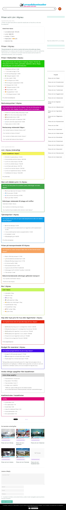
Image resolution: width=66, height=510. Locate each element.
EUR (56, 40)
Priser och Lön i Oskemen (37, 443)
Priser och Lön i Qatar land (55, 157)
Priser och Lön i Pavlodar (22, 462)
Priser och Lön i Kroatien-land (55, 82)
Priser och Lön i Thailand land (55, 86)
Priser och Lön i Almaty (7, 443)
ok (29, 508)
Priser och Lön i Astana (7, 462)
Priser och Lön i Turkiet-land (55, 90)
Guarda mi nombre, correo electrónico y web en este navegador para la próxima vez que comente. (22, 497)
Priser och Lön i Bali (53, 125)
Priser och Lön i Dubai (53, 78)
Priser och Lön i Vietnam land (55, 145)
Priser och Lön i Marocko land (56, 153)
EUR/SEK (50, 70)
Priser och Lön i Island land (55, 129)
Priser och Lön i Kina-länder (55, 137)
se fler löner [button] (7, 176)
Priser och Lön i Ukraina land (55, 98)
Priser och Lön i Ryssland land (56, 121)
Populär (56, 74)
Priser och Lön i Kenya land (55, 149)
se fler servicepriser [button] (8, 240)
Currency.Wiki (61, 70)
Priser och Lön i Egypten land (55, 94)
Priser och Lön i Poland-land (55, 141)
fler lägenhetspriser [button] (8, 341)
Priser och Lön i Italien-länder (55, 133)
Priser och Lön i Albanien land (55, 107)
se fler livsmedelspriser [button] (9, 97)
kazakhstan (5, 440)
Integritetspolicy (35, 508)
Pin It (26, 419)
